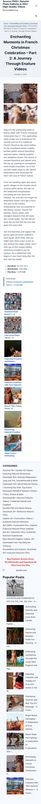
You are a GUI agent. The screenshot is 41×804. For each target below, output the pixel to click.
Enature (7, 253)
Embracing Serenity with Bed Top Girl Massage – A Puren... (31, 703)
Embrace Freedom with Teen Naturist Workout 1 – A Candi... (32, 786)
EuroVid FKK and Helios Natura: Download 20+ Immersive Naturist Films (18, 511)
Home (6, 23)
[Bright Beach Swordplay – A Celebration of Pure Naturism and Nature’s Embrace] (15, 722)
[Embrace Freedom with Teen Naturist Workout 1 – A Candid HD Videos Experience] (15, 785)
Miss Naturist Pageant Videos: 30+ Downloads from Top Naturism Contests (19, 542)
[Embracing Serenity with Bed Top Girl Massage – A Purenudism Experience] (15, 703)
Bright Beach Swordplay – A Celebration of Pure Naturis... (32, 722)
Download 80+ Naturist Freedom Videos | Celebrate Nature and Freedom (18, 501)
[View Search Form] (36, 16)
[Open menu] (36, 5)
